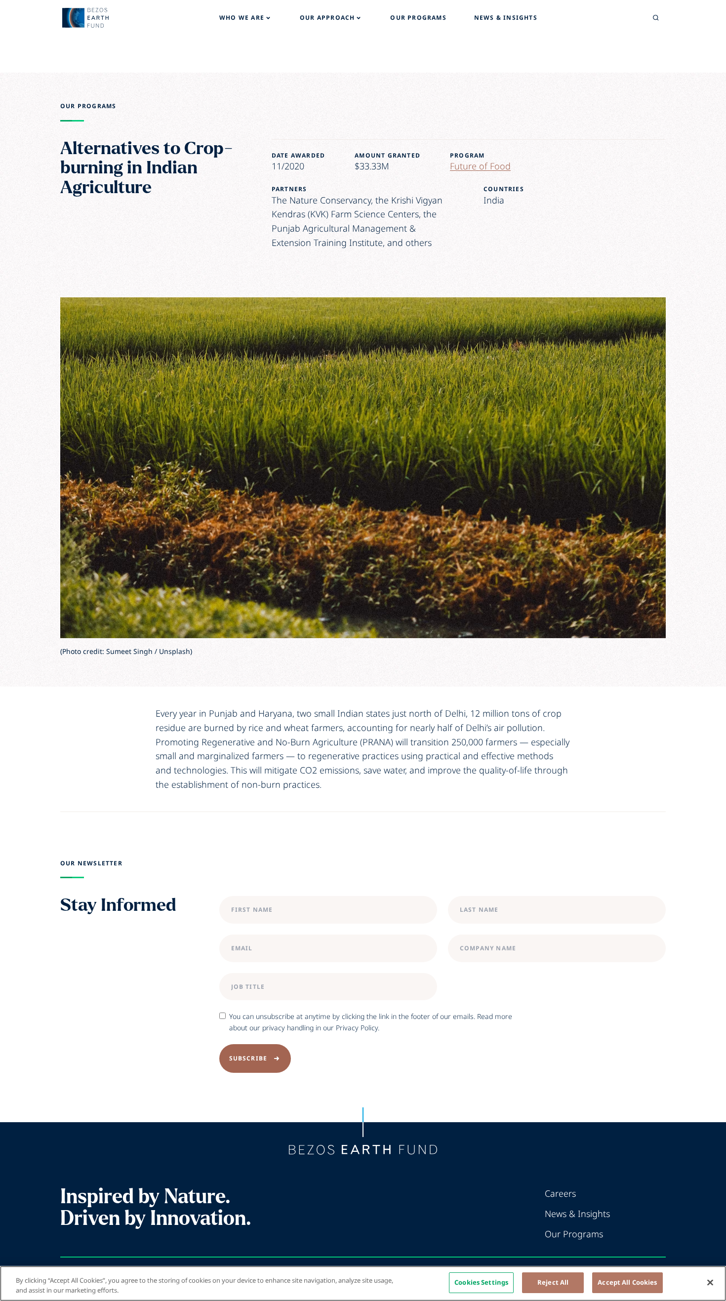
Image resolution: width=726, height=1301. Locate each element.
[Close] (710, 1282)
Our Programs (88, 106)
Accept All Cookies (627, 1282)
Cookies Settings (481, 1282)
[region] (363, 1283)
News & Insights (577, 1214)
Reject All (552, 1282)
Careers (560, 1193)
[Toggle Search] (656, 18)
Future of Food (480, 166)
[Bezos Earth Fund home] (363, 1150)
